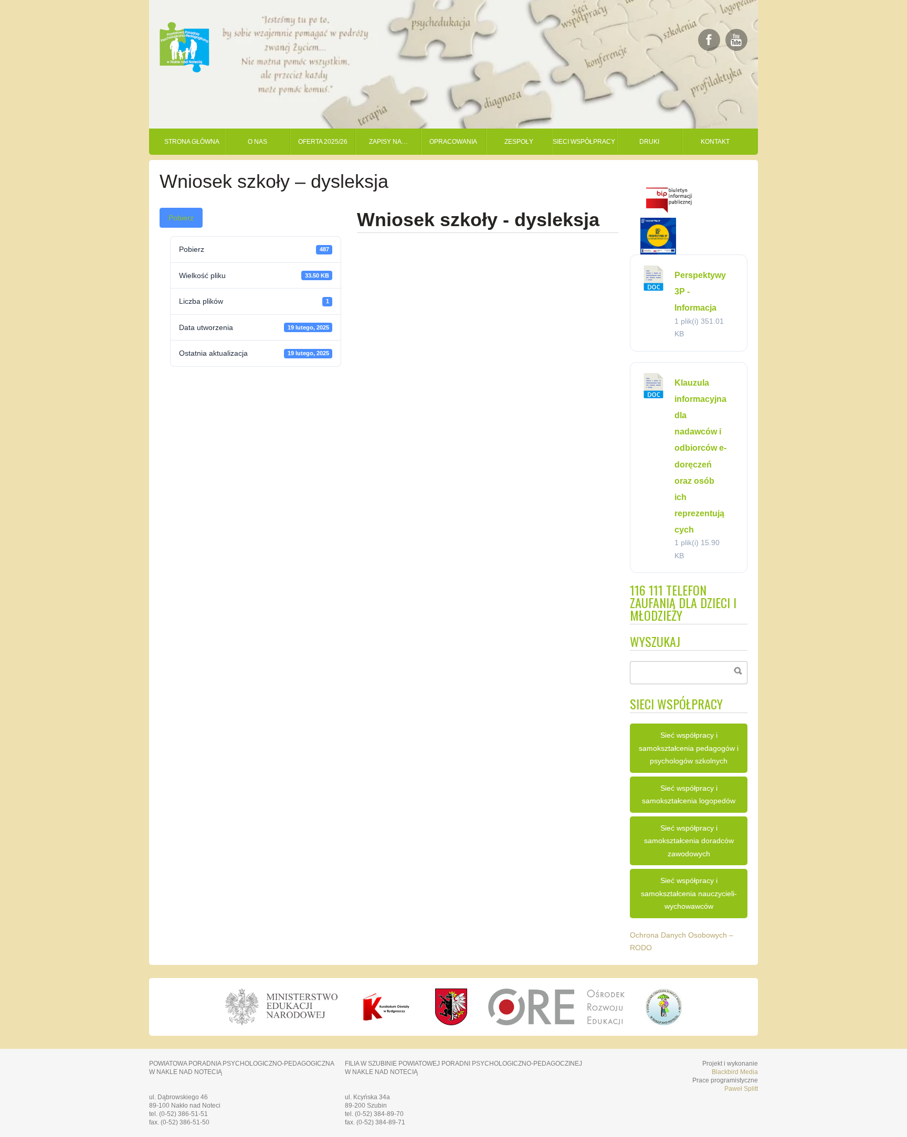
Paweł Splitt (741, 1088)
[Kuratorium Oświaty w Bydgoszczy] (386, 1007)
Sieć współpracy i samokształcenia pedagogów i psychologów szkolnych (689, 748)
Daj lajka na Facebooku (709, 40)
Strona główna (191, 141)
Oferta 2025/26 (322, 141)
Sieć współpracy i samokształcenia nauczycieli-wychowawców (689, 893)
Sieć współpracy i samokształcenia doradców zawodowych (689, 841)
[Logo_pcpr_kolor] (664, 1022)
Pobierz (181, 218)
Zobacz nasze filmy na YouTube (736, 40)
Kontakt (715, 141)
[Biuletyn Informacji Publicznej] (669, 214)
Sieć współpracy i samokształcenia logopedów (688, 794)
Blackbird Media (735, 1072)
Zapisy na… (388, 141)
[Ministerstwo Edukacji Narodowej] (281, 1007)
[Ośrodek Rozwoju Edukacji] (556, 1007)
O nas (257, 141)
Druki (649, 141)
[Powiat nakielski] (451, 1007)
